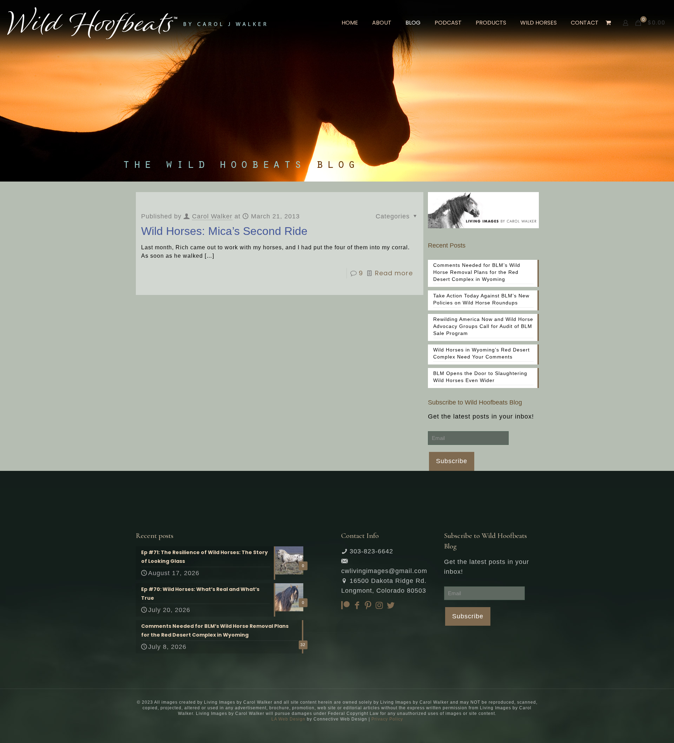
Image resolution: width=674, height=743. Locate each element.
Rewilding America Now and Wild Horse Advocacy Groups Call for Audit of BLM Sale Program (483, 326)
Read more (394, 273)
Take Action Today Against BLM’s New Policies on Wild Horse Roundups (481, 299)
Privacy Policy (387, 719)
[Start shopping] (609, 23)
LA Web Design (288, 719)
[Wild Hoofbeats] (136, 23)
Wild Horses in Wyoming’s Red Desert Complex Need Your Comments (481, 353)
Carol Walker (212, 216)
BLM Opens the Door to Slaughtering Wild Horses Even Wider (480, 376)
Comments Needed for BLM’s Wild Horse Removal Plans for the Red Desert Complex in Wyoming (476, 272)
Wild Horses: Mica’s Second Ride (224, 231)
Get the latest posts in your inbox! (481, 416)
